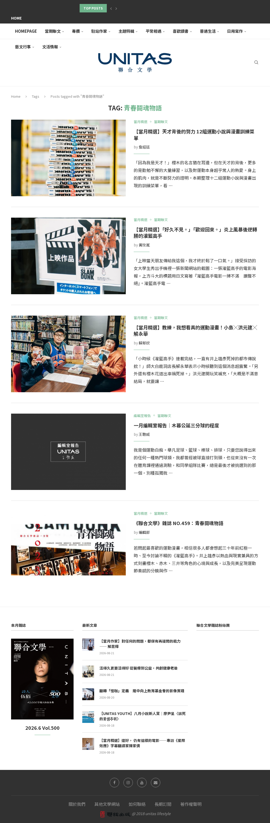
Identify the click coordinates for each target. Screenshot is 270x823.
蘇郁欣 (144, 342)
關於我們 (77, 804)
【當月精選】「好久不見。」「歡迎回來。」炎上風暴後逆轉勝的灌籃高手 (195, 232)
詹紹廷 (144, 146)
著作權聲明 (190, 804)
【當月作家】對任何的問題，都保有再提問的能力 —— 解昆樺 (140, 644)
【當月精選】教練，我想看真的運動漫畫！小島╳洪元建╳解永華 (195, 330)
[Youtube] (142, 782)
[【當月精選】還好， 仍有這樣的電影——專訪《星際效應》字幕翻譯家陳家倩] (88, 744)
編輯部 (144, 532)
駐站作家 (99, 31)
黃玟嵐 (144, 244)
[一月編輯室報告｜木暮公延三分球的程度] (68, 452)
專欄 (76, 31)
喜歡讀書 (181, 31)
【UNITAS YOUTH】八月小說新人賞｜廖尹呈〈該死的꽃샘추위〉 (142, 716)
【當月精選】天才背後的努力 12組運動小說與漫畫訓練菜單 (194, 134)
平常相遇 (153, 31)
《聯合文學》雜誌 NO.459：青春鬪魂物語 (178, 523)
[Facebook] (114, 782)
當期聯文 (53, 31)
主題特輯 (126, 31)
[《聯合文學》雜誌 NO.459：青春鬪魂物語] (68, 549)
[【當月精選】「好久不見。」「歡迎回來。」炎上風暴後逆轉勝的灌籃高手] (68, 256)
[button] (111, 8)
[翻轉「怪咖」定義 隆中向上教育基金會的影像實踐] (88, 694)
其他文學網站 (107, 804)
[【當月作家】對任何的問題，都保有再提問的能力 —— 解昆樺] (88, 645)
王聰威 (144, 434)
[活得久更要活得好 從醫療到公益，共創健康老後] (88, 671)
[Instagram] (128, 782)
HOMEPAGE (26, 31)
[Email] (155, 782)
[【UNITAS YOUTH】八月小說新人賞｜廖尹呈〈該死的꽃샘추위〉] (88, 717)
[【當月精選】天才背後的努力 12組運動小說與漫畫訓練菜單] (68, 158)
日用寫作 (235, 31)
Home (16, 18)
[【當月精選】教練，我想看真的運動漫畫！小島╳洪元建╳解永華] (68, 354)
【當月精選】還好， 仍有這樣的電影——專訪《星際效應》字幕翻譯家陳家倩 (142, 743)
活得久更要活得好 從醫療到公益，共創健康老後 (138, 668)
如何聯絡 (137, 804)
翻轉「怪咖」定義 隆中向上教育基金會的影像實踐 (141, 690)
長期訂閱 (163, 804)
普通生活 (208, 31)
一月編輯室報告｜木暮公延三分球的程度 (176, 425)
